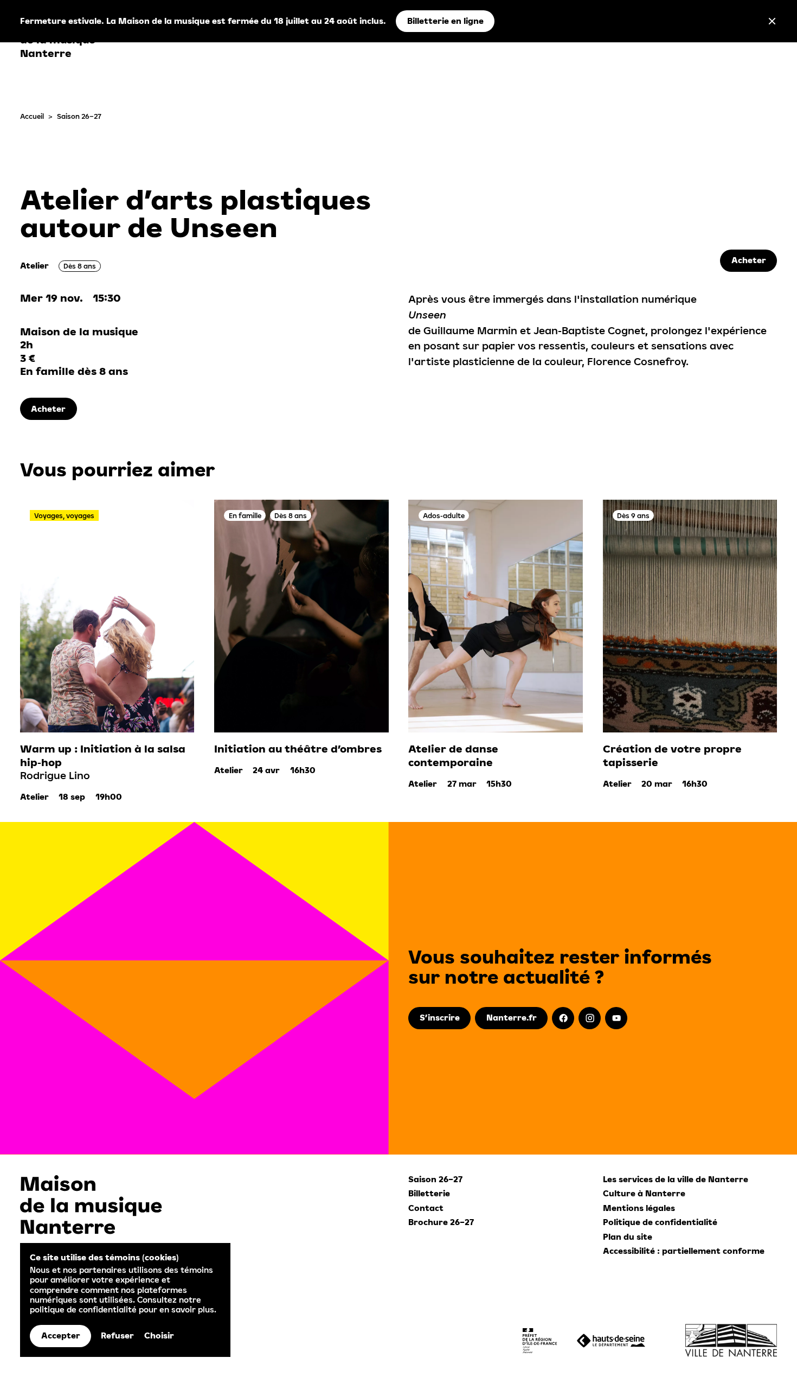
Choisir (159, 1335)
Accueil (32, 116)
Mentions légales (639, 1208)
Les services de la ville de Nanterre (675, 1179)
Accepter (60, 1335)
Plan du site (627, 1236)
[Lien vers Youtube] (616, 1018)
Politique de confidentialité (660, 1222)
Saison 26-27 (79, 116)
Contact (426, 1208)
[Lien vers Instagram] (590, 1018)
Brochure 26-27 (441, 1222)
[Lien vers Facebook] (563, 1018)
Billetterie (429, 1193)
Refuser (117, 1335)
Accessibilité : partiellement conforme (683, 1250)
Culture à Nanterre (644, 1193)
